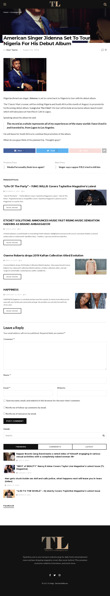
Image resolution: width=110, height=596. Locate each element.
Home (5, 12)
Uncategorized (16, 12)
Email (6, 387)
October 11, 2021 (12, 191)
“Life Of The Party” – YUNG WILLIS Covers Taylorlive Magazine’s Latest (49, 186)
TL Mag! (51, 583)
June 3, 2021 (10, 229)
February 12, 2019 (13, 294)
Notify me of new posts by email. (21, 413)
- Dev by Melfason (61, 583)
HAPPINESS (11, 289)
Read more (12, 207)
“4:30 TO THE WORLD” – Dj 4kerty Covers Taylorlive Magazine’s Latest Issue (58, 491)
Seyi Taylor (12, 50)
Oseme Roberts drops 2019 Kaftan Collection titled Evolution (43, 255)
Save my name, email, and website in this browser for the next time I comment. (43, 400)
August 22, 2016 (31, 50)
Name (7, 375)
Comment (9, 339)
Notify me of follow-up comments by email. (26, 407)
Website (61, 388)
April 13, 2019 (11, 260)
